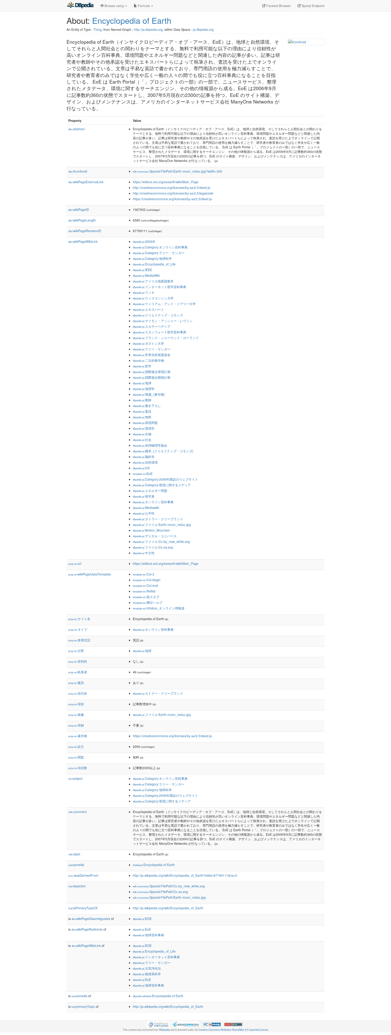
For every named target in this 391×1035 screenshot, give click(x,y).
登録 (76, 725)
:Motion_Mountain (151, 530)
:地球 (142, 383)
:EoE (143, 473)
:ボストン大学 (148, 343)
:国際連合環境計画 (151, 371)
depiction (77, 886)
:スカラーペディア (151, 326)
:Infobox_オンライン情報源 (158, 608)
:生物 (142, 434)
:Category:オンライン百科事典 (160, 247)
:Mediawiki (146, 507)
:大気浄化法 (147, 968)
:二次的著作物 (148, 360)
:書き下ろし (147, 405)
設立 (76, 746)
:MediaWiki (146, 275)
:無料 (142, 417)
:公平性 (144, 513)
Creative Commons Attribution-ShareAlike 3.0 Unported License (233, 1029)
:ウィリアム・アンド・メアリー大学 (164, 303)
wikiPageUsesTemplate (89, 574)
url (74, 563)
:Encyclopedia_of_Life (154, 264)
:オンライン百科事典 (153, 502)
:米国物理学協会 (150, 445)
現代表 (77, 693)
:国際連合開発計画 (151, 377)
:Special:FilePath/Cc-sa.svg (160, 891)
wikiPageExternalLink (85, 182)
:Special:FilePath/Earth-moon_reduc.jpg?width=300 (177, 171)
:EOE (142, 918)
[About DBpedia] (80, 5)
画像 (76, 714)
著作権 (77, 736)
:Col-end (145, 585)
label (74, 854)
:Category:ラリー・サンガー (158, 252)
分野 (76, 650)
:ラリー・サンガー (151, 349)
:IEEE (142, 269)
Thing (97, 29)
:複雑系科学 (147, 974)
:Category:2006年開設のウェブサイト (165, 479)
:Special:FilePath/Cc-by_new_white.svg (169, 886)
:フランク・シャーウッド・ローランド (166, 337)
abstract (76, 129)
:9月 (141, 468)
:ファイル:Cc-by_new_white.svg (161, 541)
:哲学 (142, 366)
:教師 (142, 400)
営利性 (77, 661)
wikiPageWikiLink (83, 241)
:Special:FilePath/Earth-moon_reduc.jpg (169, 897)
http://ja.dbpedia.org (148, 29)
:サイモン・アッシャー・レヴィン (163, 320)
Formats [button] (144, 5)
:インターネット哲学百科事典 (159, 286)
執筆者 (77, 672)
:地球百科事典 (148, 935)
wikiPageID (78, 209)
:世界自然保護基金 (151, 354)
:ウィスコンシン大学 (153, 298)
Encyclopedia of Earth (131, 20)
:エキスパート (148, 309)
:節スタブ (146, 597)
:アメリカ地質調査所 (153, 281)
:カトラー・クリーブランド (158, 519)
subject (75, 778)
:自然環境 (145, 462)
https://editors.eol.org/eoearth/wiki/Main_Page (165, 182)
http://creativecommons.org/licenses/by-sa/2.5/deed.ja (171, 187)
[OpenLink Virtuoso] (158, 1024)
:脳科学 (144, 456)
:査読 (142, 411)
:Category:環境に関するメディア (162, 485)
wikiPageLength (82, 220)
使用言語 (79, 640)
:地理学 (144, 388)
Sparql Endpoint (312, 5)
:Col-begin (146, 580)
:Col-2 (143, 574)
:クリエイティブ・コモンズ (158, 315)
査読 (76, 682)
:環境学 (144, 428)
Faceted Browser (278, 5)
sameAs (76, 864)
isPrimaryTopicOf (83, 908)
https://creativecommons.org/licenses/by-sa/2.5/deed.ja (172, 199)
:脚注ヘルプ (147, 602)
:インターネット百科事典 (156, 957)
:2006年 (144, 241)
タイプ (77, 629)
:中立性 (144, 553)
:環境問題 (145, 422)
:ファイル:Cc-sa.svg (153, 547)
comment (77, 811)
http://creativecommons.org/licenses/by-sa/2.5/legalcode (173, 193)
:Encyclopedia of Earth (154, 864)
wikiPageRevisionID (84, 231)
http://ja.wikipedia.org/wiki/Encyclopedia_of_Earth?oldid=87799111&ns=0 (185, 875)
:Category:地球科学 (152, 258)
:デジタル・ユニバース (155, 536)
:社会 (142, 439)
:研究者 (144, 496)
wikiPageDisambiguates (91, 918)
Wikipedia (164, 1029)
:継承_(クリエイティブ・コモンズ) (163, 451)
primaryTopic (83, 1006)
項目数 (77, 767)
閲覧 (76, 757)
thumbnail (77, 171)
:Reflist (144, 591)
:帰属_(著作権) (149, 394)
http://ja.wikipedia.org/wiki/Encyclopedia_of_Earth (168, 908)
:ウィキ (144, 292)
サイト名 (79, 618)
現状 (76, 704)
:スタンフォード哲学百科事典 (159, 332)
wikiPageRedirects (87, 929)
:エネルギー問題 (150, 490)
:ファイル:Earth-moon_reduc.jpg (162, 524)
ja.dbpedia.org (203, 29)
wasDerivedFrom (83, 875)
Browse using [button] (114, 5)
